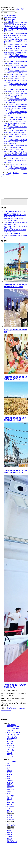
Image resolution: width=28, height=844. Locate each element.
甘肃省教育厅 (10, 751)
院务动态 (6, 21)
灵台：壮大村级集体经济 (10, 220)
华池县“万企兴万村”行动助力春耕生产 (14, 218)
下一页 (2, 175)
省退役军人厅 (10, 797)
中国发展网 (10, 743)
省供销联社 (10, 840)
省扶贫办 (9, 817)
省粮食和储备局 (11, 825)
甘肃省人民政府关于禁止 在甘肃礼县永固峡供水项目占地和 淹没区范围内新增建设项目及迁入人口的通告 (15, 52)
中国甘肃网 (10, 740)
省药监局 (9, 832)
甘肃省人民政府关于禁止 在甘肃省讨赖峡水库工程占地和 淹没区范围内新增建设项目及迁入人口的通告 (15, 46)
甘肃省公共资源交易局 (13, 734)
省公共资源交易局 (12, 842)
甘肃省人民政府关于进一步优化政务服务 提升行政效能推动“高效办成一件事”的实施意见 (15, 80)
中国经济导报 (10, 745)
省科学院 (9, 836)
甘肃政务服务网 (11, 725)
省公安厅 (9, 771)
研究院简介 (7, 17)
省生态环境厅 (10, 782)
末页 (7, 175)
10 (26, 173)
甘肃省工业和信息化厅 (13, 728)
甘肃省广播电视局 (12, 736)
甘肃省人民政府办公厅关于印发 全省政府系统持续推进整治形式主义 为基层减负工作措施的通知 (15, 100)
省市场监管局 (10, 806)
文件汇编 (13, 15)
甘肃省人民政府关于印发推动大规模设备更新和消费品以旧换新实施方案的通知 (15, 57)
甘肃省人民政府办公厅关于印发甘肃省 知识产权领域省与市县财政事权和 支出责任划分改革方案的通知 (15, 35)
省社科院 (9, 834)
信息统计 (22, 9)
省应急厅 (9, 799)
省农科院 (9, 838)
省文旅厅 (9, 793)
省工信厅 (9, 767)
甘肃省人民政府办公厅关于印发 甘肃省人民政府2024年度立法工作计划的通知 (15, 41)
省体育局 (9, 810)
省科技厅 (9, 765)
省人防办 (9, 815)
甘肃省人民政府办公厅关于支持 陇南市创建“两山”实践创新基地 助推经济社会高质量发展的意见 (15, 141)
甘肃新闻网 (10, 754)
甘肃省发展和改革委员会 (14, 726)
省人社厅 (9, 778)
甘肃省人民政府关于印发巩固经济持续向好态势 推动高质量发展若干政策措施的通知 (15, 113)
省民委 (9, 769)
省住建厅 (9, 784)
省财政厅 (9, 776)
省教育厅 (9, 763)
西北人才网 (10, 749)
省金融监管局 (10, 819)
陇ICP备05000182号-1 (13, 708)
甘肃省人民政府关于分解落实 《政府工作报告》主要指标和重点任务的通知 (15, 136)
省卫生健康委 (10, 795)
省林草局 (9, 804)
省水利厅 (9, 787)
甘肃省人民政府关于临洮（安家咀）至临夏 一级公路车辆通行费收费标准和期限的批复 (15, 160)
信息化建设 (13, 17)
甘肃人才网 (10, 756)
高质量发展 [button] (12, 19)
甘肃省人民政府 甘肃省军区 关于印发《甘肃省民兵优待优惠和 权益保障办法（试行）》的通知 (15, 123)
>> (5, 175)
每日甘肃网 (10, 741)
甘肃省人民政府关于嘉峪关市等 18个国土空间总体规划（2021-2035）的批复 (15, 85)
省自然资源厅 (10, 780)
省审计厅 (9, 801)
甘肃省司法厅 (10, 730)
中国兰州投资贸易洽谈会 (14, 732)
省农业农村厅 (10, 789)
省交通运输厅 (10, 786)
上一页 (15, 173)
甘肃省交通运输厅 (12, 738)
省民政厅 (9, 773)
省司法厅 (9, 774)
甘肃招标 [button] (11, 21)
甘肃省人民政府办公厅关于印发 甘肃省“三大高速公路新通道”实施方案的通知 (15, 29)
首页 (8, 15)
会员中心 (16, 9)
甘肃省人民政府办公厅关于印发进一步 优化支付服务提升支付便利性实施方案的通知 (15, 67)
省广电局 (9, 808)
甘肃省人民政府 (11, 761)
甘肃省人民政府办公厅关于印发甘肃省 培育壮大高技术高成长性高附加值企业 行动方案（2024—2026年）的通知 (15, 24)
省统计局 (9, 812)
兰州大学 (9, 753)
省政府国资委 (10, 802)
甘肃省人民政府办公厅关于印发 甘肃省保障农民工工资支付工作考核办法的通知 (15, 154)
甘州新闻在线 (10, 747)
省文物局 (9, 830)
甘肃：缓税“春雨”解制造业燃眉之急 (13, 233)
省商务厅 (9, 791)
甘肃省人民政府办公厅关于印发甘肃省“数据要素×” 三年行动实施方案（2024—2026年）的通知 (15, 95)
